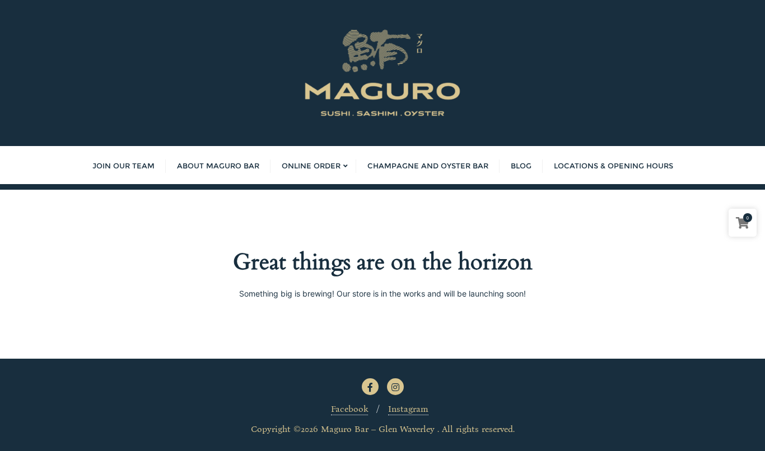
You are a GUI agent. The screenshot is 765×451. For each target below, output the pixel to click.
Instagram (408, 408)
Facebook (349, 408)
